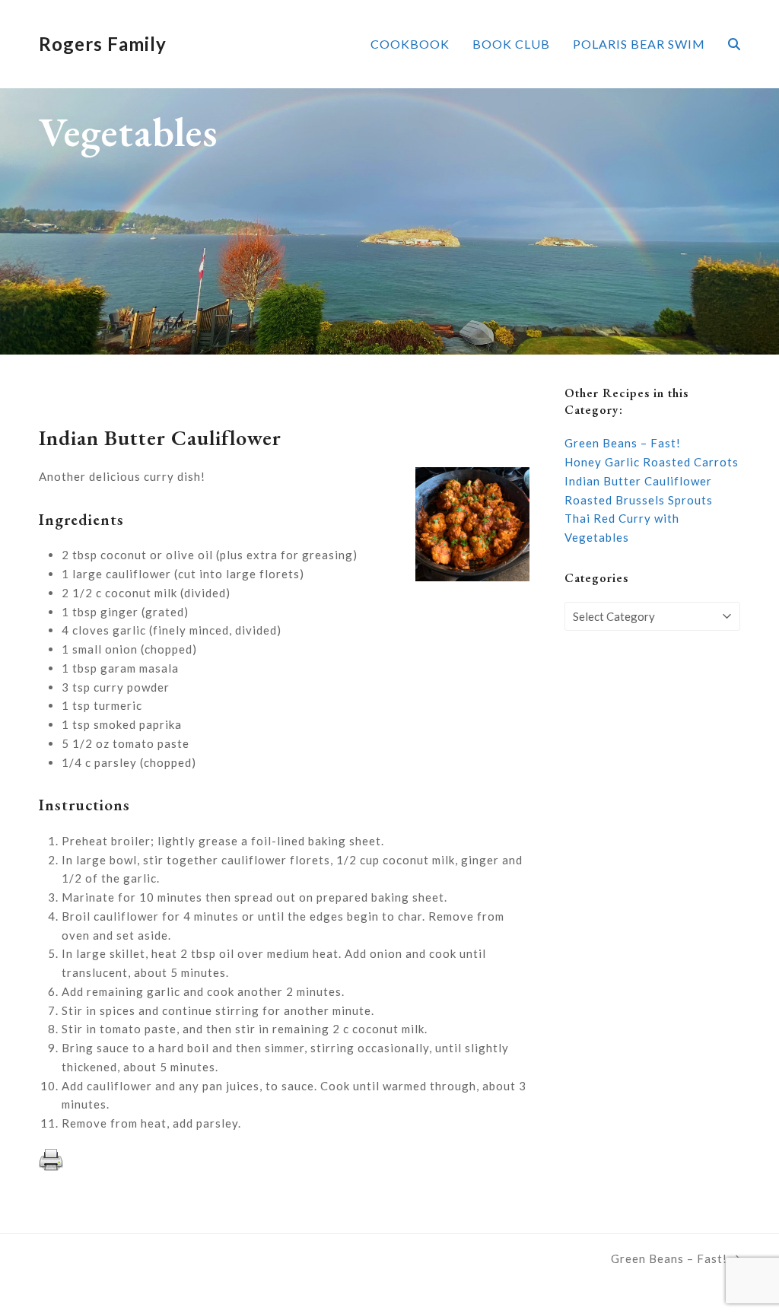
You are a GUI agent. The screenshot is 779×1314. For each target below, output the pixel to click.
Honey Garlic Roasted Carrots (651, 462)
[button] (734, 44)
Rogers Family (103, 44)
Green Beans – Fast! (622, 443)
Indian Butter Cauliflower (638, 481)
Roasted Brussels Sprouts (638, 500)
